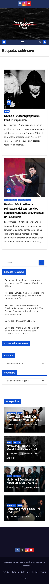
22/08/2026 (14, 424)
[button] (40, 42)
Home (7, 111)
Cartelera (11, 413)
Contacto (24, 578)
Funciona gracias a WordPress (16, 562)
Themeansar (24, 566)
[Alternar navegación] (22, 42)
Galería (43, 572)
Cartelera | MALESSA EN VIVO (20, 321)
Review (13, 200)
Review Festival (24, 200)
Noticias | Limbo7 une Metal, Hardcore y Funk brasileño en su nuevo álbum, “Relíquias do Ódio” (24, 295)
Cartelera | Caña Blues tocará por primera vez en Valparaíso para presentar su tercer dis (22, 330)
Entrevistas (25, 572)
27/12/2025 (12, 125)
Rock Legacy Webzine (31, 125)
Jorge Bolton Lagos (31, 222)
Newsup (39, 562)
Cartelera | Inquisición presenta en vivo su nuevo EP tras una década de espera (23, 283)
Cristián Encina (31, 487)
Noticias (17, 442)
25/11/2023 (12, 222)
